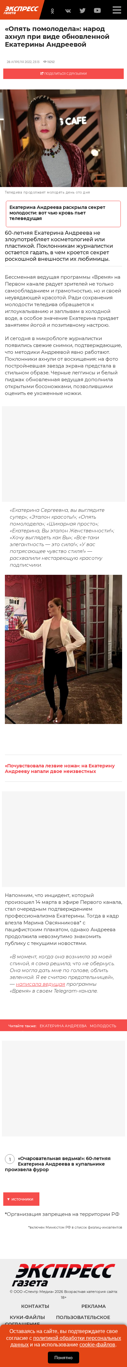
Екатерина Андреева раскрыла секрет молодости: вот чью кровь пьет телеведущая (57, 213)
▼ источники (20, 1199)
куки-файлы (27, 1317)
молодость (103, 1026)
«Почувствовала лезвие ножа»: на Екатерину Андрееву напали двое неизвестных (60, 768)
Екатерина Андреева (63, 1026)
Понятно (63, 1357)
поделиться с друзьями (65, 73)
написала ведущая (40, 984)
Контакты (35, 1306)
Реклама (93, 1306)
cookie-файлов (97, 1344)
